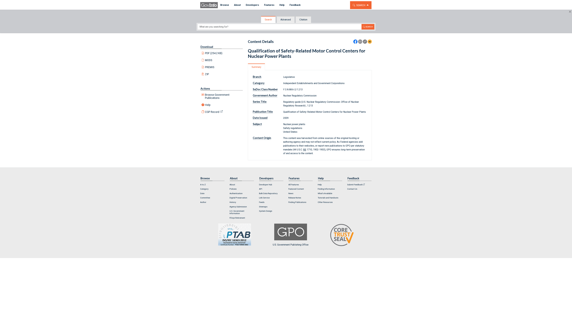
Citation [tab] (303, 19)
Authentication (236, 193)
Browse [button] (224, 5)
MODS (208, 60)
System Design (265, 211)
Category (204, 189)
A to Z (203, 184)
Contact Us (352, 189)
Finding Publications (297, 202)
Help (207, 104)
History (233, 202)
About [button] (237, 5)
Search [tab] (268, 19)
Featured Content (296, 189)
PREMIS (209, 67)
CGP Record (212, 111)
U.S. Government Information (237, 212)
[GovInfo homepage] (209, 5)
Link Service (264, 197)
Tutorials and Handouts (328, 197)
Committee (205, 197)
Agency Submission (238, 206)
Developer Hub (265, 184)
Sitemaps (263, 206)
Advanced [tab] (285, 19)
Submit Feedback (355, 184)
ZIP (207, 74)
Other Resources (325, 202)
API (260, 189)
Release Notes (294, 197)
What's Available (325, 193)
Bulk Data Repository (268, 193)
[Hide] (570, 12)
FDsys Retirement (237, 218)
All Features (293, 184)
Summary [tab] (256, 67)
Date (202, 193)
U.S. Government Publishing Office (290, 244)
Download (206, 46)
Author (203, 202)
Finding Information (326, 189)
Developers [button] (252, 5)
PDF (214, 53)
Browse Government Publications (217, 96)
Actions (205, 88)
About (232, 184)
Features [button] (269, 5)
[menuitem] (224, 5)
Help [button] (282, 5)
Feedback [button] (295, 5)
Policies (233, 189)
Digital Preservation (238, 197)
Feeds (261, 202)
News (290, 193)
